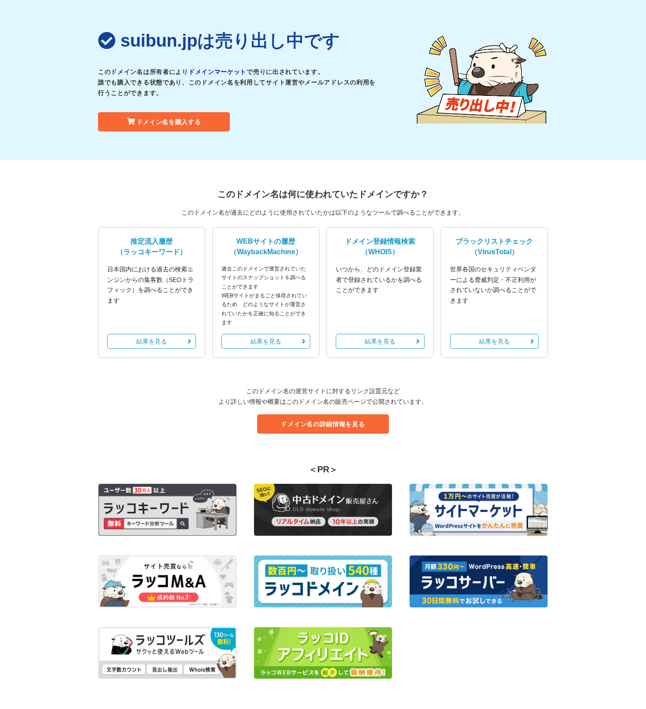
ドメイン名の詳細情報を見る (323, 424)
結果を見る (151, 341)
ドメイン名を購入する (169, 121)
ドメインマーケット (218, 71)
